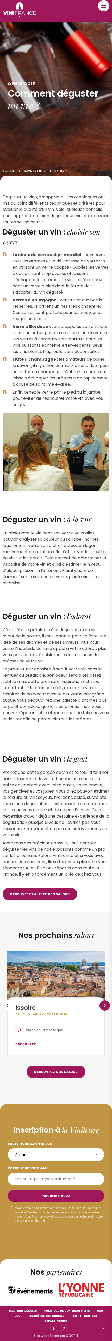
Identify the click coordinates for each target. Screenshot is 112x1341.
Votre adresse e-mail (28, 1168)
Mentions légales (23, 1310)
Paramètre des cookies (46, 1315)
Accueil (9, 170)
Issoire (25, 1007)
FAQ (74, 1315)
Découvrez (25, 1044)
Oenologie (21, 84)
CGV (18, 1315)
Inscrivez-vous (55, 1196)
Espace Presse (56, 1321)
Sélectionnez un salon (30, 1144)
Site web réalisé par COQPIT (56, 1335)
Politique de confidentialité (67, 1310)
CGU (100, 1310)
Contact (91, 1315)
